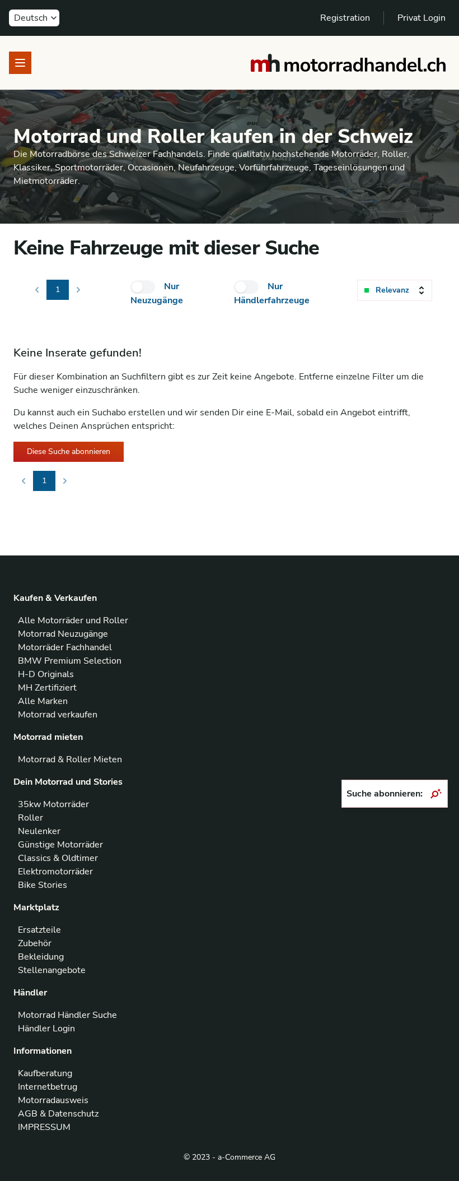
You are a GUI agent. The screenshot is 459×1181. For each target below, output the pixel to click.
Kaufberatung (45, 1073)
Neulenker (39, 831)
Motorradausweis (53, 1100)
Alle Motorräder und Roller (73, 620)
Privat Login (421, 18)
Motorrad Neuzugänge (63, 634)
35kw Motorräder (53, 804)
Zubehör (34, 943)
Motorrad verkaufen (57, 714)
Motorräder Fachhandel (65, 647)
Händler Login (46, 1028)
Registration (345, 18)
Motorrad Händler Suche (67, 1015)
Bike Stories (42, 885)
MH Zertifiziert (47, 688)
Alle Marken (43, 701)
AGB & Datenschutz (58, 1114)
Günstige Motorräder (60, 845)
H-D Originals (46, 674)
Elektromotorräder (55, 871)
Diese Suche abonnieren (68, 451)
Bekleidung (41, 957)
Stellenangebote (52, 970)
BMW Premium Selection (69, 661)
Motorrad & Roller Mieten (70, 759)
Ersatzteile (39, 930)
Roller (30, 818)
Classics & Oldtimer (58, 858)
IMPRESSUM (44, 1127)
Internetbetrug (47, 1087)
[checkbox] (142, 287)
